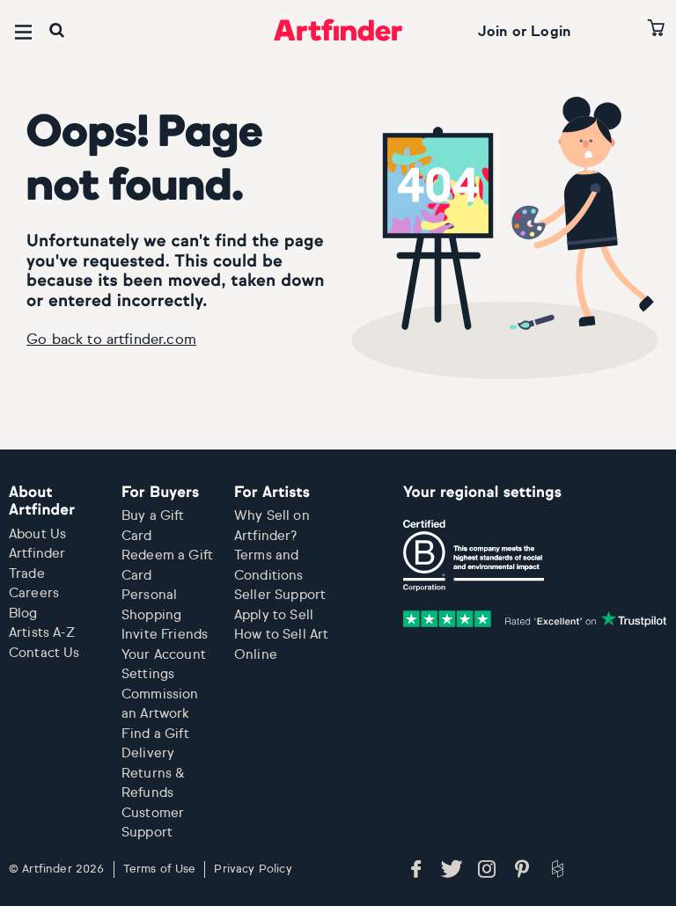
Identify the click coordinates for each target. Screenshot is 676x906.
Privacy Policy (252, 869)
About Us (37, 534)
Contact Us (44, 653)
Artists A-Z (42, 632)
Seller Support (280, 595)
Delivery (147, 753)
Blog (23, 613)
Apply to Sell (273, 615)
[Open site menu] (23, 32)
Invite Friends (164, 634)
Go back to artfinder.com (111, 340)
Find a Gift (155, 734)
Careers (34, 593)
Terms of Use (159, 869)
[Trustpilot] (535, 619)
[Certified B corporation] (473, 556)
